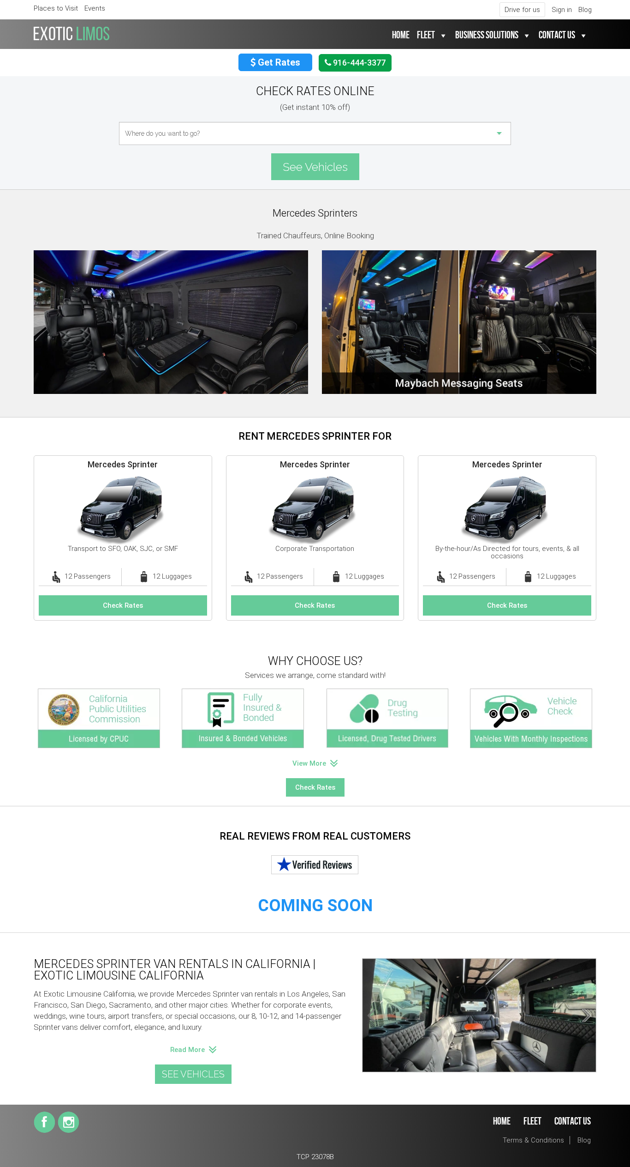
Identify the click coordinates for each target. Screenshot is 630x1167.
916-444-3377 (358, 62)
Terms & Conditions (533, 1140)
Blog (585, 10)
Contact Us (557, 35)
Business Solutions (486, 35)
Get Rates (278, 62)
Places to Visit (56, 8)
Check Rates (123, 605)
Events (94, 8)
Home (401, 35)
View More (310, 763)
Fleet (426, 35)
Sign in (562, 10)
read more (188, 1050)
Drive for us (522, 10)
